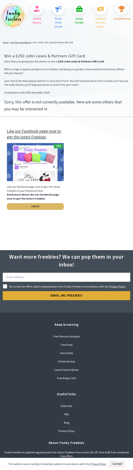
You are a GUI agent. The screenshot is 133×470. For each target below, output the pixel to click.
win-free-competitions (21, 42)
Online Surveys (66, 361)
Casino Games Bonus (66, 369)
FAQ (66, 414)
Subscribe (66, 406)
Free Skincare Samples (66, 336)
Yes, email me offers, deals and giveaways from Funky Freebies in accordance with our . (67, 286)
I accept (117, 463)
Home (5, 42)
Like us (35, 206)
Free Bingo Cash (66, 378)
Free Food (66, 344)
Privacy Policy (117, 286)
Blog (66, 422)
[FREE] (35, 183)
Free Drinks (66, 353)
